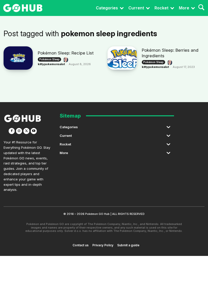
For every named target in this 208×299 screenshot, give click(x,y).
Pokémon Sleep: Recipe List (66, 52)
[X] (26, 131)
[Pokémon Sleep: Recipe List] (18, 58)
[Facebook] (12, 131)
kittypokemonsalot (51, 64)
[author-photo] (66, 59)
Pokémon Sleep (49, 59)
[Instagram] (19, 131)
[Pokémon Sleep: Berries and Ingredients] (122, 58)
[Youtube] (34, 131)
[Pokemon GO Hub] (23, 8)
